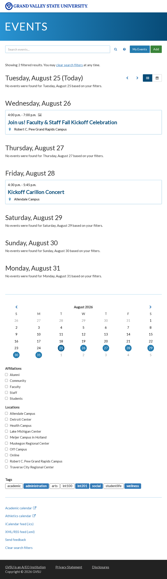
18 (61, 341)
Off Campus (17, 449)
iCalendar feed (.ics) (19, 524)
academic (14, 486)
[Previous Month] (16, 307)
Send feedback (15, 540)
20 (106, 341)
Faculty (14, 387)
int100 (67, 486)
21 (128, 341)
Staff (12, 392)
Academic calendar (19, 508)
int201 (82, 486)
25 (61, 348)
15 (151, 334)
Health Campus (20, 425)
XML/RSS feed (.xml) (20, 532)
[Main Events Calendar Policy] (124, 49)
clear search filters (69, 65)
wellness (133, 486)
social (96, 486)
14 (128, 334)
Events (26, 26)
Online (13, 455)
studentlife (114, 486)
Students (15, 398)
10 (39, 334)
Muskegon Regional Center (28, 443)
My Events (140, 49)
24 (39, 348)
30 (106, 320)
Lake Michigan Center (24, 431)
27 (39, 320)
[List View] (147, 78)
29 (83, 320)
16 (16, 341)
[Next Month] (150, 307)
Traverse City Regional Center (31, 467)
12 (83, 334)
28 (61, 320)
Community (17, 381)
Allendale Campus (21, 413)
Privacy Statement (68, 567)
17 (39, 341)
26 (16, 320)
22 (151, 341)
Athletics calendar (18, 516)
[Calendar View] (157, 78)
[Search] (115, 49)
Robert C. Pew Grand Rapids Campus (35, 461)
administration (36, 486)
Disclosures (100, 567)
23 (16, 348)
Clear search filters (19, 548)
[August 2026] (127, 78)
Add (156, 49)
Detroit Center (20, 419)
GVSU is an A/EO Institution (25, 567)
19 (83, 341)
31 (128, 320)
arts (55, 486)
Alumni (14, 375)
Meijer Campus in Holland (27, 437)
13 (106, 334)
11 (61, 334)
